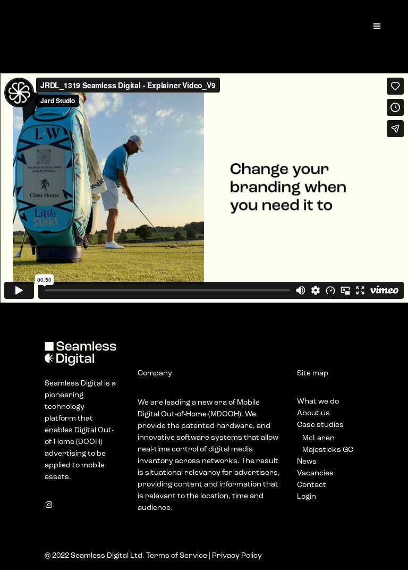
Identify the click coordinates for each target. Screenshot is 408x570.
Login (306, 497)
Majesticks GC (327, 450)
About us (313, 413)
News (307, 461)
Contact (311, 485)
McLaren (318, 438)
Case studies (320, 425)
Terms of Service (176, 556)
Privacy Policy (237, 556)
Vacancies (315, 473)
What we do (318, 401)
